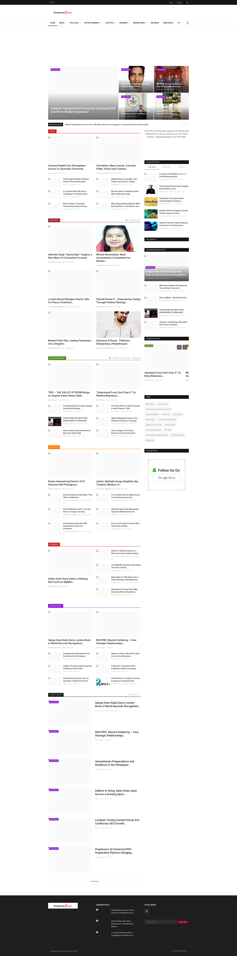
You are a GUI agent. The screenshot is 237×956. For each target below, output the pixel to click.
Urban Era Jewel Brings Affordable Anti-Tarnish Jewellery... (173, 323)
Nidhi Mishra (115, 184)
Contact (52, 2)
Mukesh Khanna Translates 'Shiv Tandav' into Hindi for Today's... (124, 180)
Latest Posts (56, 695)
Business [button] (123, 23)
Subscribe (183, 922)
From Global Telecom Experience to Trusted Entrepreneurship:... (125, 496)
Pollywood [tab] (117, 358)
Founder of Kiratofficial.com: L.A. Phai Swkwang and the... (172, 175)
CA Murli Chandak (177, 435)
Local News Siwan (152, 414)
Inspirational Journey (153, 430)
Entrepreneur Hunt (127, 89)
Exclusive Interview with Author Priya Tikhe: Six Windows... (77, 496)
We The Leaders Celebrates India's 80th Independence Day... (125, 192)
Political (54, 220)
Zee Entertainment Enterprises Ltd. (158, 409)
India (52, 131)
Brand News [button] (139, 23)
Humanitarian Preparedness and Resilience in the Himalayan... (76, 655)
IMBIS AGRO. (150, 419)
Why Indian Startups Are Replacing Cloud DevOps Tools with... (173, 286)
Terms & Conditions (180, 951)
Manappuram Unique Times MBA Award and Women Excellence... (124, 590)
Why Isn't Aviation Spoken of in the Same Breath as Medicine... (163, 374)
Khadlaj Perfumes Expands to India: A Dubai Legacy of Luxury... (173, 212)
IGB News (155, 23)
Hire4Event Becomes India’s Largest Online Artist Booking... (77, 407)
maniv (53, 116)
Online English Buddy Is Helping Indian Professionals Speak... (76, 180)
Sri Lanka (167, 430)
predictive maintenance (167, 419)
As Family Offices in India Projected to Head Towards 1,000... (125, 407)
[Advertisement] (118, 44)
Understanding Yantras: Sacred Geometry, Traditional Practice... (76, 679)
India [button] (62, 23)
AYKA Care (166, 414)
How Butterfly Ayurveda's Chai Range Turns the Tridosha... (126, 566)
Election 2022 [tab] (134, 220)
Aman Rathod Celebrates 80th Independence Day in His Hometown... (75, 526)
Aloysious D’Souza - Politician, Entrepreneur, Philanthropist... (113, 342)
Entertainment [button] (92, 23)
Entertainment (57, 358)
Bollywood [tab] (136, 358)
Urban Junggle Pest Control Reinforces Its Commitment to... (124, 432)
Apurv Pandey (163, 404)
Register (180, 2)
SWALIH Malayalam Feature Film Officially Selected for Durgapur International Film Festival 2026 (106, 124)
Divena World (170, 425)
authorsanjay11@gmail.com (105, 348)
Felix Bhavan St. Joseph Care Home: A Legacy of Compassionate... (125, 679)
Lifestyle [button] (109, 23)
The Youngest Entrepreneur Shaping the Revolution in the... (173, 187)
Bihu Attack (150, 404)
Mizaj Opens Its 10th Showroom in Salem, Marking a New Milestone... (125, 578)
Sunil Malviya (178, 414)
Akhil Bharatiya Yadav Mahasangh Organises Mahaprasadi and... (124, 510)
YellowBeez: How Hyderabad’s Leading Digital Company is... (171, 199)
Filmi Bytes (181, 137)
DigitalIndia (150, 440)
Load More (94, 881)
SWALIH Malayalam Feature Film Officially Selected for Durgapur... (124, 419)
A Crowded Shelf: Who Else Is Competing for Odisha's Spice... (76, 192)
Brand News (55, 606)
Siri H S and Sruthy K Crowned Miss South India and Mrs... (125, 524)
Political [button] (74, 23)
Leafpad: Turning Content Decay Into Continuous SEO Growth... (77, 667)
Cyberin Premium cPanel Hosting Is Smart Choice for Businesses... (173, 224)
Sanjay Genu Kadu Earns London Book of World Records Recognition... (117, 704)
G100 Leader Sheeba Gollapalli (157, 435)
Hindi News (168, 23)
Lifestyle (54, 447)
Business (54, 544)
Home (52, 23)
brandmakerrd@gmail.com (72, 500)
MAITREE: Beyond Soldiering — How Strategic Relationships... (117, 734)
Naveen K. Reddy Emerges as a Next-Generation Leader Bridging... (125, 552)
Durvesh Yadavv (164, 204)
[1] (187, 2)
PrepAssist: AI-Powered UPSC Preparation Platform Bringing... (124, 667)
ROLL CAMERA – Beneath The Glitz (173, 298)
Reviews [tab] (126, 358)
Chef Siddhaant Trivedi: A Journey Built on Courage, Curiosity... (77, 510)
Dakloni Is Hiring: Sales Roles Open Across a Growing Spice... (125, 655)
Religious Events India (154, 425)
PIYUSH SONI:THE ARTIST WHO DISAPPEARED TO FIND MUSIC (75, 419)
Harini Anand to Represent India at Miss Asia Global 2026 (76, 432)
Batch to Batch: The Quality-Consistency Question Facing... (75, 205)
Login (171, 2)
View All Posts (133, 694)
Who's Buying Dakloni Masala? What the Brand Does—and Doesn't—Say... (125, 205)
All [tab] (126, 220)
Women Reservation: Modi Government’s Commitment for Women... (113, 257)
